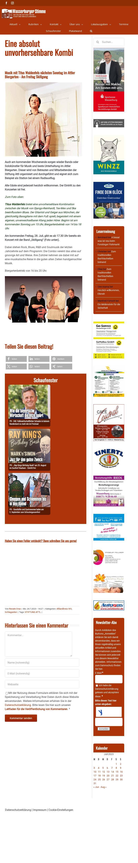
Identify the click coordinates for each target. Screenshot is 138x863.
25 (99, 779)
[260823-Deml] (29, 474)
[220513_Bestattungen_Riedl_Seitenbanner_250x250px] (108, 477)
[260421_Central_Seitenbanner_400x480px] (108, 406)
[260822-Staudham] (29, 430)
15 (117, 771)
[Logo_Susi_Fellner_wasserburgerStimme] (108, 515)
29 (117, 779)
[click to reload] (109, 712)
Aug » (104, 787)
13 (108, 771)
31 (95, 783)
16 (121, 771)
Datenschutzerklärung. (18, 705)
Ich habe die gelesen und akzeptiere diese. (107, 691)
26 (103, 779)
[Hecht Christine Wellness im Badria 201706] (108, 575)
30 (121, 779)
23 (121, 775)
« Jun (96, 787)
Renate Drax (15, 608)
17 (95, 775)
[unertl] (108, 450)
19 (103, 775)
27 (108, 779)
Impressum (39, 809)
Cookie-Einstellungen (60, 809)
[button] (91, 31)
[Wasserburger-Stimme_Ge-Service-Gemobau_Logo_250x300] (108, 323)
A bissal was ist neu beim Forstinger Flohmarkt (109, 241)
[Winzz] (108, 136)
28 (112, 779)
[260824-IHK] (29, 386)
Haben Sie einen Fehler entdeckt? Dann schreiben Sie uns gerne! (41, 541)
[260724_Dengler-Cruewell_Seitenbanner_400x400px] (108, 367)
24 (95, 779)
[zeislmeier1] (108, 602)
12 (103, 771)
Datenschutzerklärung (106, 689)
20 (108, 775)
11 (99, 771)
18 (99, 775)
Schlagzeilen (11, 612)
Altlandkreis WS (64, 608)
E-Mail (99, 673)
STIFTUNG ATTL (33, 612)
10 (95, 771)
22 (117, 775)
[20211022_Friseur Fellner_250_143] (108, 549)
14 (112, 771)
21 (112, 775)
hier (100, 669)
